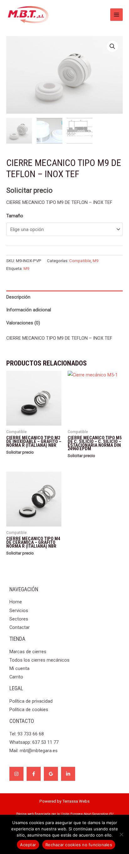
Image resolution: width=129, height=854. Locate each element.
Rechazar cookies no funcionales (78, 844)
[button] (112, 46)
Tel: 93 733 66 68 (26, 734)
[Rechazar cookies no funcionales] (121, 834)
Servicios (18, 610)
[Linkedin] (68, 774)
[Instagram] (16, 774)
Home (15, 602)
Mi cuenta (19, 668)
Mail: (33, 750)
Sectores (18, 619)
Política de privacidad (31, 701)
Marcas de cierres (27, 651)
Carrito (16, 677)
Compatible (80, 260)
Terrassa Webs (76, 801)
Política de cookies (28, 709)
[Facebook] (34, 774)
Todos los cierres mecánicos (39, 660)
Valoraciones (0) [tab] (23, 323)
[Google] (51, 774)
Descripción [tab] (18, 297)
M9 (95, 260)
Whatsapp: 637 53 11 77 (34, 742)
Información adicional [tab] (28, 310)
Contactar (19, 627)
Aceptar (28, 844)
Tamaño (14, 216)
